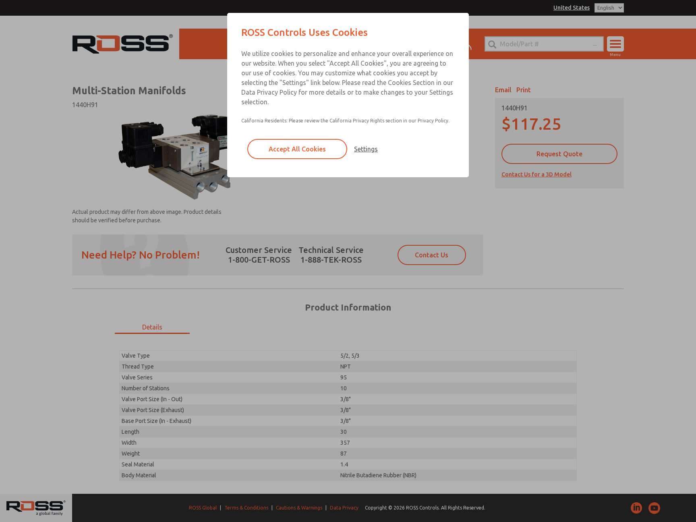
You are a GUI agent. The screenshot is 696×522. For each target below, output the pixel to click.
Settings (366, 149)
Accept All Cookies (297, 149)
